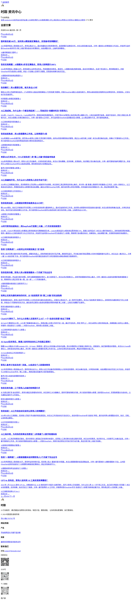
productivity (8, 20)
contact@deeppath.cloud (13, 551)
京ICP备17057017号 (8, 518)
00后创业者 (23, 20)
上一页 (3, 496)
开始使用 (4, 532)
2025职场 (81, 20)
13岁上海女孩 (54, 20)
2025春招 (75, 20)
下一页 (12, 496)
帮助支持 (10, 542)
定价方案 (10, 532)
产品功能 (17, 532)
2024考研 (62, 20)
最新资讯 (4, 542)
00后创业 (15, 20)
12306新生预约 (32, 20)
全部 (2, 20)
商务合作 (17, 542)
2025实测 (68, 20)
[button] (66, 562)
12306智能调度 (43, 20)
